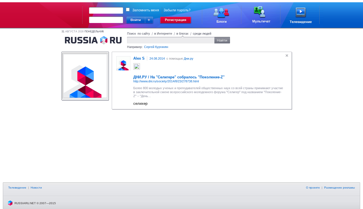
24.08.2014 (157, 58)
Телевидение (17, 187)
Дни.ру (188, 58)
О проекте (313, 187)
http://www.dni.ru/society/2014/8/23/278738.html (166, 81)
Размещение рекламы (339, 187)
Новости (36, 187)
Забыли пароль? (177, 10)
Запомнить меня (145, 10)
